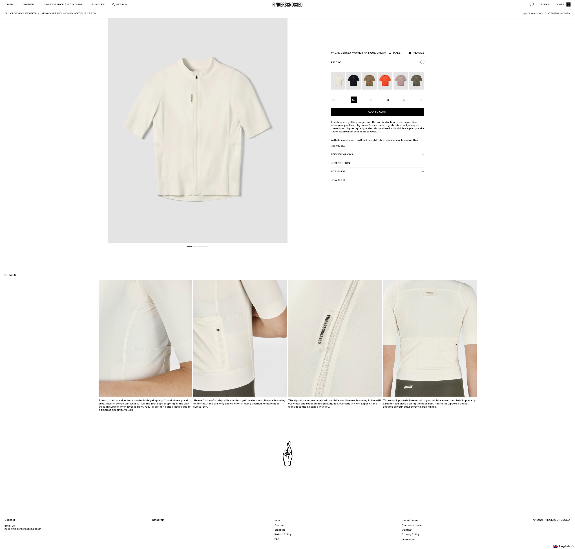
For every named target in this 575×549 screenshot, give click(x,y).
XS (354, 100)
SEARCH (121, 4)
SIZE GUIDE (338, 171)
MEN (10, 4)
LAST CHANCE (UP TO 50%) (63, 4)
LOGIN (545, 4)
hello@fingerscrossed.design (22, 529)
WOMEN (28, 4)
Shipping (279, 529)
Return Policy (283, 534)
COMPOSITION (340, 163)
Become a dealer (412, 525)
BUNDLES (98, 4)
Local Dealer (410, 520)
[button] (564, 546)
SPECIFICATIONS (342, 154)
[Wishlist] (532, 4)
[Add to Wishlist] (422, 62)
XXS (334, 100)
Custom (279, 525)
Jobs (277, 520)
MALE (396, 52)
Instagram (158, 520)
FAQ (277, 539)
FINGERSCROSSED (557, 520)
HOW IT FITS (339, 180)
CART (563, 5)
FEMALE (419, 52)
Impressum (408, 539)
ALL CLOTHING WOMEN (20, 13)
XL (421, 100)
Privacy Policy (411, 534)
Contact (407, 529)
